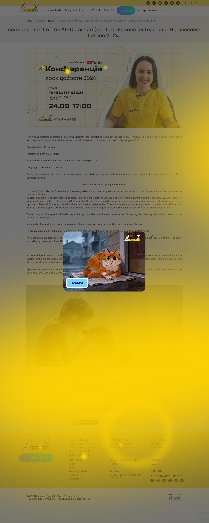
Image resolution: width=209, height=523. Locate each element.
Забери (77, 282)
